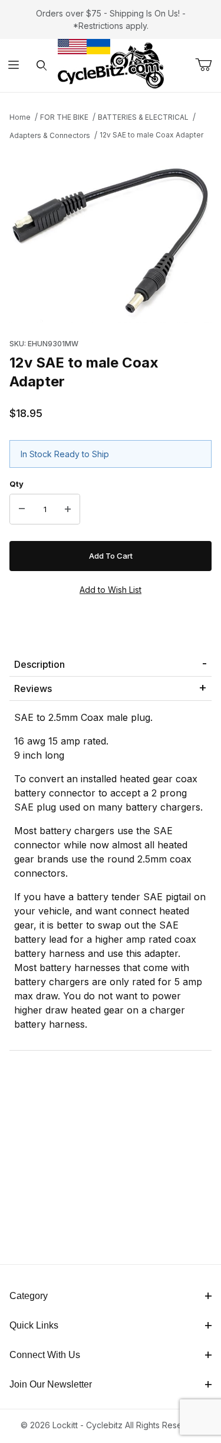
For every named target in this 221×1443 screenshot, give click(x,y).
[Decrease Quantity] (22, 509)
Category (28, 1296)
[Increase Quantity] (68, 509)
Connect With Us (44, 1355)
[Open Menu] (14, 65)
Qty (16, 483)
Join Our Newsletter (50, 1384)
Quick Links (33, 1325)
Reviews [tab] (33, 688)
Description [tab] (39, 664)
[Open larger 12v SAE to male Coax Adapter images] (110, 236)
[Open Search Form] (41, 65)
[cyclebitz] (111, 65)
